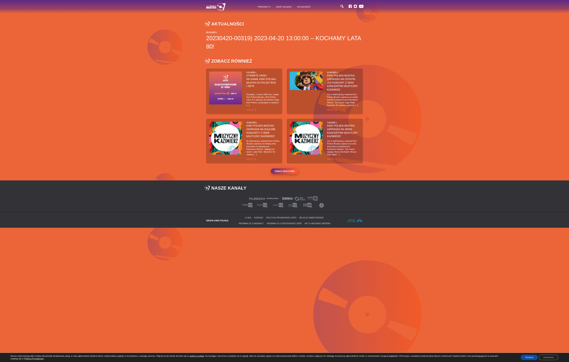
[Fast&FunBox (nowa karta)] (291, 205)
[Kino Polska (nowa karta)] (300, 198)
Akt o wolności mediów (317, 223)
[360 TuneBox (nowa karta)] (321, 205)
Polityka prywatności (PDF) (281, 217)
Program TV (264, 7)
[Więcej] (225, 87)
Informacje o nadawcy (251, 223)
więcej (250, 110)
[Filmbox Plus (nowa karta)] (257, 198)
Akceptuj (529, 357)
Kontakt (258, 217)
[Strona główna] (216, 6)
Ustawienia (548, 357)
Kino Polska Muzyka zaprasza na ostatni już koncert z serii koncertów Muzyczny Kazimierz (342, 82)
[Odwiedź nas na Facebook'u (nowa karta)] (350, 6)
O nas (248, 217)
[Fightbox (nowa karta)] (247, 205)
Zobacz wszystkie (284, 171)
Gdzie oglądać (284, 7)
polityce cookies (197, 356)
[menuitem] (264, 7)
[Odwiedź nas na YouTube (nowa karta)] (361, 6)
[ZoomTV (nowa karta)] (287, 198)
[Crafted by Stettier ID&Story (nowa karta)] (355, 220)
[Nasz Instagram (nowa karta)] (355, 6)
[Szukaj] (342, 6)
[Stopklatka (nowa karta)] (272, 198)
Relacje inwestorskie (311, 217)
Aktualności (304, 7)
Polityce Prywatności (34, 358)
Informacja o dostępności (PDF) (284, 223)
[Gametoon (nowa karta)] (312, 198)
